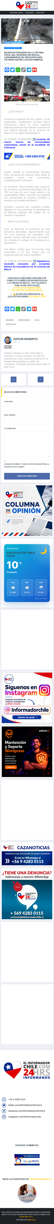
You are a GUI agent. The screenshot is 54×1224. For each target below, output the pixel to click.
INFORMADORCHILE (24, 320)
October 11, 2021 (37, 296)
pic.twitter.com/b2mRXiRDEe (27, 290)
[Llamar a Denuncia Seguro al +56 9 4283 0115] (27, 156)
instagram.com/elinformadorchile (24, 1116)
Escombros (10, 320)
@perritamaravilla (41, 1179)
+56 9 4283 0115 (16, 1099)
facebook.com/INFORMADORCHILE (26, 1111)
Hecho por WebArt (41, 598)
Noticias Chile (11, 324)
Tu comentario (10, 428)
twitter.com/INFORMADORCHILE (25, 1105)
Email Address (9, 415)
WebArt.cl (31, 1220)
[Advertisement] (27, 640)
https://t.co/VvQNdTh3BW (27, 288)
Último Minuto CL (26, 1217)
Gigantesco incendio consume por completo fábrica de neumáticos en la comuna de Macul (27, 265)
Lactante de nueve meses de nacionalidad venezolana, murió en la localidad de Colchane (27, 143)
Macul (37, 320)
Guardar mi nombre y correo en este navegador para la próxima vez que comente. (26, 465)
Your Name (8, 401)
